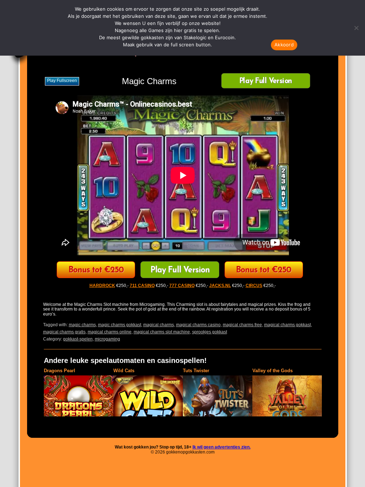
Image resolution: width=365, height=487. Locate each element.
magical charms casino (198, 324)
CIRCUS (96, 270)
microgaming (107, 339)
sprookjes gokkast (209, 331)
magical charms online (110, 331)
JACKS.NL (220, 285)
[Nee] (356, 27)
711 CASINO (142, 285)
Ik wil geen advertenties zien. (221, 447)
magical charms (158, 324)
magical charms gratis (64, 331)
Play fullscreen (62, 80)
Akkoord (284, 44)
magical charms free (242, 324)
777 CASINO (182, 285)
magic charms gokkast (119, 324)
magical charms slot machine (162, 331)
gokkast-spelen (78, 339)
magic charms (82, 324)
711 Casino (263, 270)
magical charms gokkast (287, 324)
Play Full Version (265, 81)
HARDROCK (102, 285)
